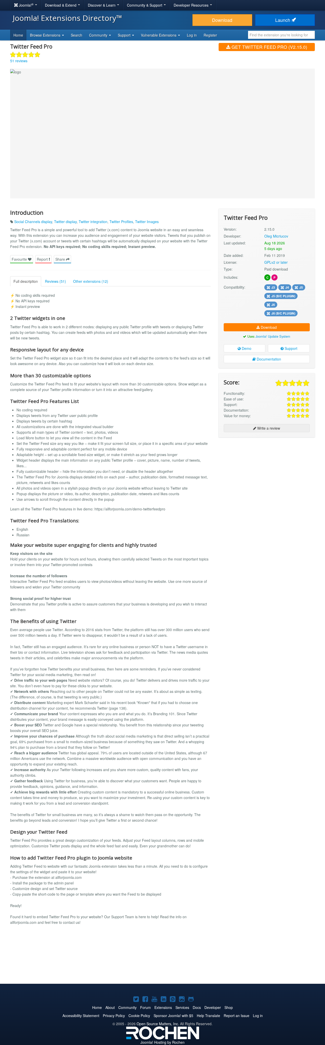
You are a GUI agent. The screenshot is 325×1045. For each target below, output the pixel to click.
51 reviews (18, 60)
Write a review (268, 428)
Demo (246, 348)
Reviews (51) (55, 281)
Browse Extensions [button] (45, 35)
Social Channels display (33, 221)
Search (76, 35)
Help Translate (208, 1015)
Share (60, 259)
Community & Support (145, 5)
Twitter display (65, 221)
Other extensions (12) (90, 281)
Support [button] (125, 35)
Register (210, 35)
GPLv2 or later (276, 262)
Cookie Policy (139, 1015)
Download (222, 20)
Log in (192, 35)
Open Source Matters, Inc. (158, 1023)
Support (290, 348)
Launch (283, 20)
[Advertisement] (267, 474)
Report (43, 259)
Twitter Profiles (121, 221)
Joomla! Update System (272, 336)
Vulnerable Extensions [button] (159, 35)
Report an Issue (236, 1015)
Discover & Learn (102, 5)
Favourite (20, 259)
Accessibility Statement (80, 1015)
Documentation (268, 359)
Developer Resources (191, 5)
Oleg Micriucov (276, 236)
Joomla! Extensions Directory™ (67, 18)
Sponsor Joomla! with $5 (173, 1015)
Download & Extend (61, 5)
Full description (25, 281)
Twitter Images (147, 221)
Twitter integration (93, 221)
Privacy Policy (114, 1015)
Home (18, 35)
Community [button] (98, 35)
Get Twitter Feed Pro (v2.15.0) (268, 47)
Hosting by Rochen (162, 1042)
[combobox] (281, 35)
